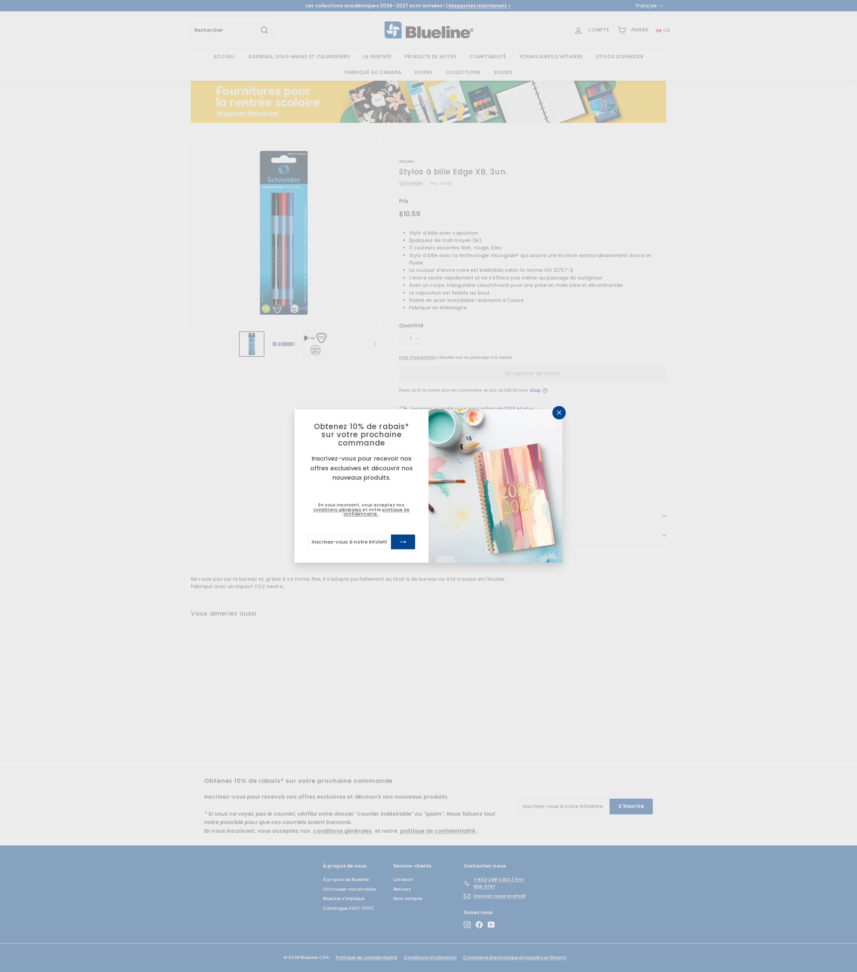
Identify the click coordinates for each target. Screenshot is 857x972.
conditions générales (338, 509)
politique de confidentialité (376, 512)
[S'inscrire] (403, 542)
